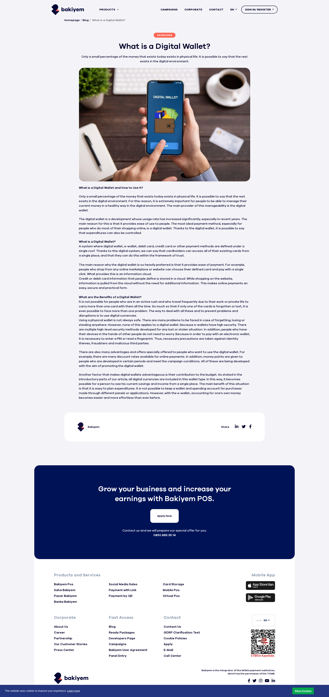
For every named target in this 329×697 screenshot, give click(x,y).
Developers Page (122, 638)
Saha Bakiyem (64, 590)
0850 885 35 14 (164, 535)
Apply (168, 644)
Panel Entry (118, 656)
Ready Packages (122, 632)
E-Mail (168, 650)
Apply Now (164, 516)
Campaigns (169, 9)
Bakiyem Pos (63, 584)
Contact (216, 9)
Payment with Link (122, 590)
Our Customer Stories (70, 644)
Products (107, 9)
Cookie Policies (175, 638)
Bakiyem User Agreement (128, 650)
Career (59, 632)
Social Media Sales (123, 584)
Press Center (64, 650)
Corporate (193, 9)
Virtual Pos (171, 596)
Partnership (63, 638)
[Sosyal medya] (236, 427)
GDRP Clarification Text (182, 632)
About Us (61, 627)
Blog (86, 20)
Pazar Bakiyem (65, 596)
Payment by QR (120, 596)
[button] (303, 691)
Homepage (72, 20)
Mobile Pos (171, 590)
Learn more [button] (73, 690)
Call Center (172, 656)
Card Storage (173, 584)
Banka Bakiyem (65, 602)
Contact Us (172, 627)
